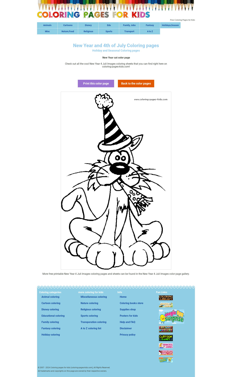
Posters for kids (129, 315)
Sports (109, 31)
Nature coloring (89, 303)
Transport (129, 31)
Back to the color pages (136, 83)
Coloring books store (131, 303)
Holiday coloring (51, 334)
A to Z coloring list (91, 328)
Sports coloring (89, 315)
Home (123, 296)
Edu (109, 25)
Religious (88, 31)
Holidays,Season (170, 25)
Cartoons (67, 25)
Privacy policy (127, 334)
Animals (47, 25)
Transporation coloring (93, 322)
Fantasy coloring (51, 328)
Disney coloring (50, 309)
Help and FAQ (127, 322)
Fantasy (150, 25)
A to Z (150, 31)
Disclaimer (126, 328)
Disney (88, 25)
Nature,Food (68, 31)
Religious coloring (91, 309)
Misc (47, 31)
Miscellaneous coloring (94, 296)
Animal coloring (50, 296)
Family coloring (50, 322)
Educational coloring (53, 315)
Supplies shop (128, 309)
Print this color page (96, 83)
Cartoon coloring (51, 303)
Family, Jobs (129, 25)
